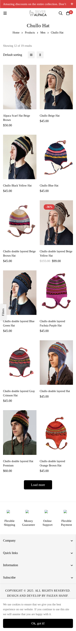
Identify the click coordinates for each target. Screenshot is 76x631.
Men (42, 32)
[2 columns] (40, 54)
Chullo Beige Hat (50, 115)
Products (30, 32)
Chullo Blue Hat (49, 185)
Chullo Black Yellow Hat (17, 185)
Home (16, 32)
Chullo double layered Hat (55, 391)
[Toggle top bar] (72, 4)
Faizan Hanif (57, 595)
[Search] (60, 13)
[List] (31, 54)
